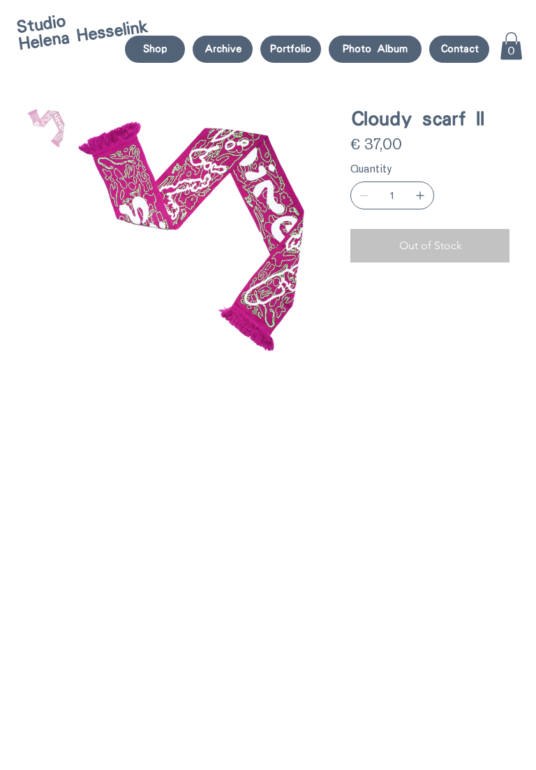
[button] (511, 45)
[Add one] (420, 195)
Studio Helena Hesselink (82, 31)
